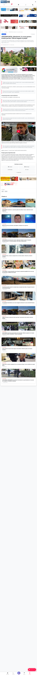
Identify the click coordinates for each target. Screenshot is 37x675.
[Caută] (4, 5)
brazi (2, 191)
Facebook (10, 166)
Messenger (27, 166)
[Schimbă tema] (33, 5)
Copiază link (19, 172)
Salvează (33, 34)
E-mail (27, 169)
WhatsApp (10, 169)
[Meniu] (35, 2)
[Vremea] (26, 5)
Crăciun (6, 191)
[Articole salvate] (18, 5)
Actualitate (3, 34)
